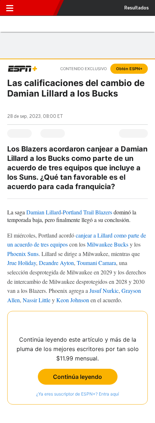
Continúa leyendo (77, 376)
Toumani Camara (96, 262)
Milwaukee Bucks (107, 244)
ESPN (37, 8)
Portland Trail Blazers (87, 212)
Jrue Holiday (21, 262)
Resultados (136, 7)
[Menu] (9, 8)
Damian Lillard (43, 212)
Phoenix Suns (23, 253)
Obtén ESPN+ (129, 68)
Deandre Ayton (56, 262)
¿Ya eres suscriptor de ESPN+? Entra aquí (77, 394)
